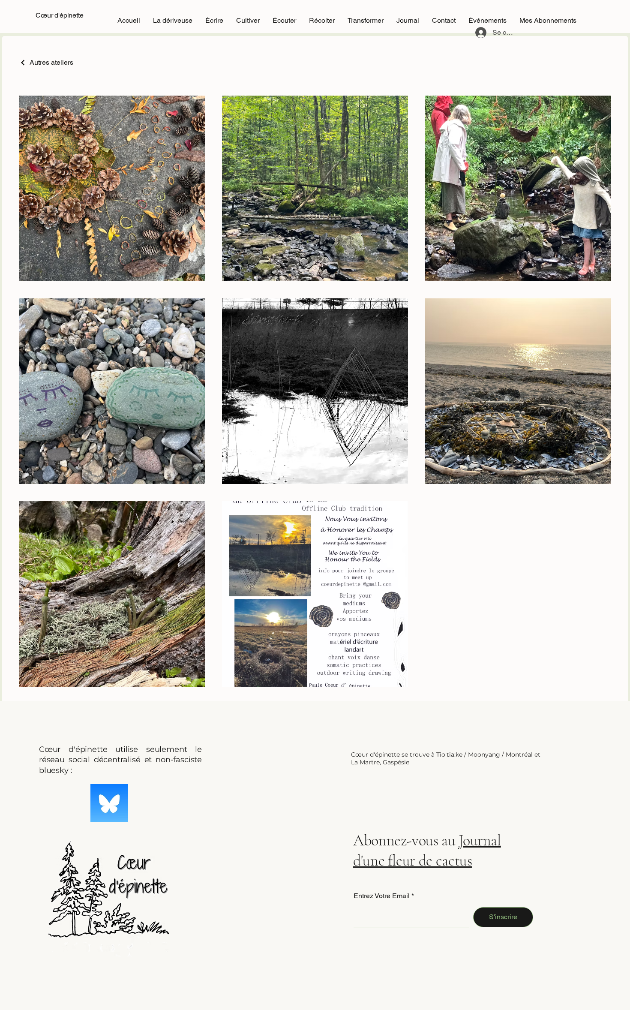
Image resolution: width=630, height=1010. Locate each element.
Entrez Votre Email (382, 896)
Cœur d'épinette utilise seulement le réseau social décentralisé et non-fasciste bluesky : (120, 760)
